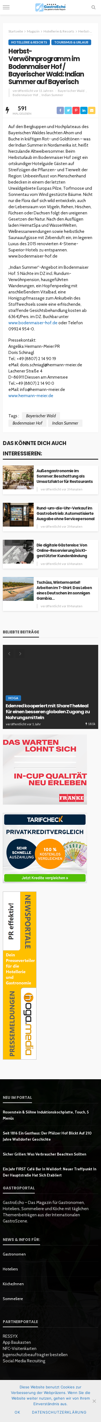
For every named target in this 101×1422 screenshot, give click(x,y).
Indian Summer (52, 95)
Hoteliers (10, 1269)
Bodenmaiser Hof (25, 95)
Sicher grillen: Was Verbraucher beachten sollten (44, 1154)
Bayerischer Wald (71, 90)
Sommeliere (13, 1298)
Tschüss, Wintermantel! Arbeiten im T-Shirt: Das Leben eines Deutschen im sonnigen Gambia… (64, 590)
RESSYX (10, 1336)
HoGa (13, 698)
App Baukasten (17, 1342)
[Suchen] (93, 7)
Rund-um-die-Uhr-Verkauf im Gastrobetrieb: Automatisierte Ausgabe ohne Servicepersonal (65, 514)
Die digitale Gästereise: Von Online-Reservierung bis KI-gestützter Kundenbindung (61, 551)
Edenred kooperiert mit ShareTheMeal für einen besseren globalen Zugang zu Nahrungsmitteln (48, 712)
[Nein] (94, 1401)
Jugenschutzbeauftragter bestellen (35, 1354)
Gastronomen (14, 1254)
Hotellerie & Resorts (29, 42)
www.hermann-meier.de (30, 395)
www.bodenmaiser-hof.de (33, 322)
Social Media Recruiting (24, 1360)
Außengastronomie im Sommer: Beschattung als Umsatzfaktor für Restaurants (64, 476)
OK (17, 1412)
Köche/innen (13, 1284)
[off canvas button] (6, 7)
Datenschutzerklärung (59, 1412)
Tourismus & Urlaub (71, 42)
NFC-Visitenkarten (19, 1348)
